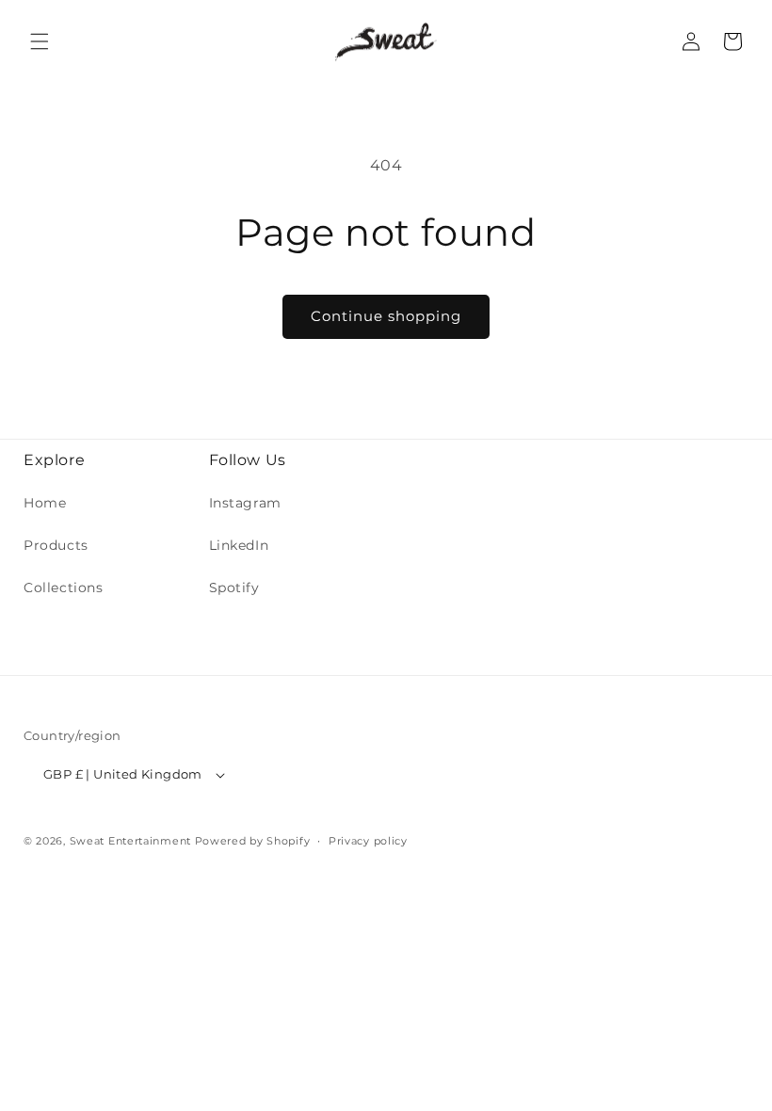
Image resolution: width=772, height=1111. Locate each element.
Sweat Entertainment (130, 840)
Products (56, 545)
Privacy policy (368, 840)
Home (45, 502)
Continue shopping (386, 316)
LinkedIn (239, 545)
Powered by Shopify (253, 840)
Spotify (234, 587)
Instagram (245, 502)
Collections (64, 587)
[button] (39, 41)
